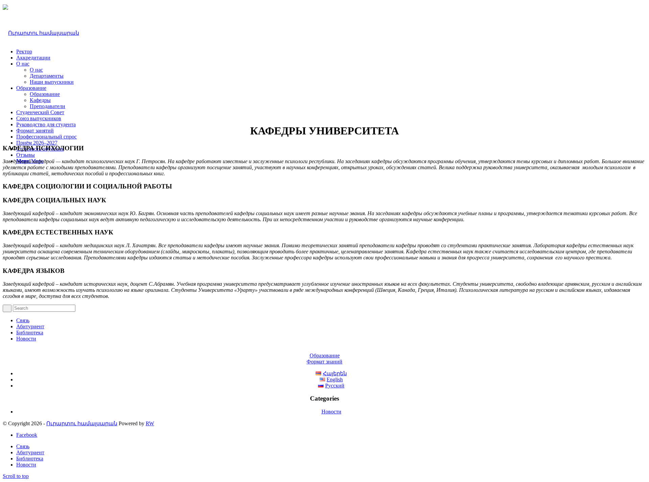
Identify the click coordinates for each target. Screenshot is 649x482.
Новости (26, 338)
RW (150, 423)
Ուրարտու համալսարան (81, 423)
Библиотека (29, 332)
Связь (22, 320)
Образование (325, 355)
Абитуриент (30, 326)
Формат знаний (324, 361)
